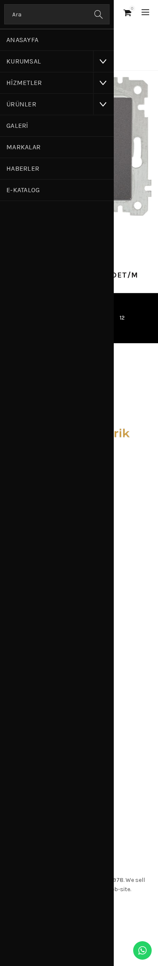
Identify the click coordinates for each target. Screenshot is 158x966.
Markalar (23, 147)
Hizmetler (24, 83)
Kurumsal (23, 61)
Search (99, 14)
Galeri (17, 126)
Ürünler (21, 104)
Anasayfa (22, 40)
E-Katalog (23, 190)
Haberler (22, 168)
